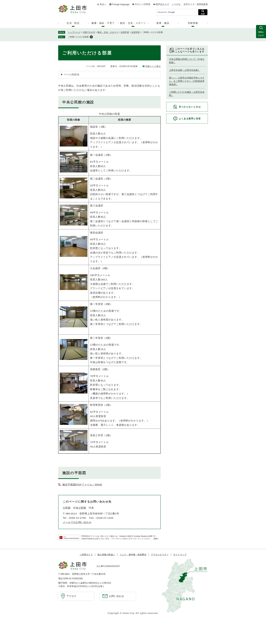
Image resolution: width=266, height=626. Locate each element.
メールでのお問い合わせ (77, 522)
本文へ (103, 4)
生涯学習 (125, 32)
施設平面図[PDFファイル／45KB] (82, 484)
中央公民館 (79, 507)
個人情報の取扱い (106, 554)
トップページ (74, 32)
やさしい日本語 (142, 4)
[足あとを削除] (91, 36)
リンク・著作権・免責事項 (133, 554)
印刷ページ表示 (153, 66)
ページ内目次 (71, 74)
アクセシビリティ (160, 554)
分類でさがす (89, 32)
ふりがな (176, 4)
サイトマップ (179, 554)
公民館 (67, 507)
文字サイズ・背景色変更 (195, 4)
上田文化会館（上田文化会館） (184, 70)
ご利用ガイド (86, 554)
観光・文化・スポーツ (108, 32)
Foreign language (121, 4)
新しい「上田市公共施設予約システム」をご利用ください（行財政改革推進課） (186, 81)
